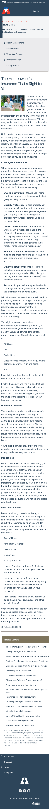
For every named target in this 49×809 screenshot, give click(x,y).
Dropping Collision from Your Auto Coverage (26, 666)
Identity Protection (13, 65)
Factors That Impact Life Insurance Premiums (27, 661)
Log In (36, 11)
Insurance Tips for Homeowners (21, 697)
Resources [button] (9, 756)
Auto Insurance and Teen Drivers (21, 685)
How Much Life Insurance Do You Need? (24, 706)
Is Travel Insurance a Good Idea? (21, 675)
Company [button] (8, 772)
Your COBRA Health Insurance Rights (23, 716)
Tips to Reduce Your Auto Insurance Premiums (27, 656)
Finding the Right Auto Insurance (21, 651)
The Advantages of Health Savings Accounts (26, 647)
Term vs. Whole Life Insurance (20, 725)
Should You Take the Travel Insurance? (24, 680)
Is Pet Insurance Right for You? (20, 720)
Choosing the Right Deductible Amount (23, 701)
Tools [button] (6, 767)
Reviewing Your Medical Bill (18, 670)
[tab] (24, 42)
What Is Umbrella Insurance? (19, 711)
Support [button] (8, 762)
